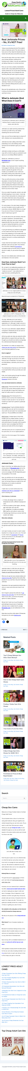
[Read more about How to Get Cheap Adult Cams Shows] (13, 671)
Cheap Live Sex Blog (8, 660)
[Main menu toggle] (3, 18)
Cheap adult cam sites (8, 778)
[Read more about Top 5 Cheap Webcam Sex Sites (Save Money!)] (13, 646)
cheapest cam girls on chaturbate (10, 490)
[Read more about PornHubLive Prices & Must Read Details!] (13, 766)
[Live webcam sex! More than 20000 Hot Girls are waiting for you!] (13, 1046)
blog (3, 953)
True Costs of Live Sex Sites (13, 729)
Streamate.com (6, 160)
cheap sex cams (16, 827)
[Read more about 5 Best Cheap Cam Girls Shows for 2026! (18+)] (13, 742)
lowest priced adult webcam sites (16, 889)
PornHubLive (18, 246)
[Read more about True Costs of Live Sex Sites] (13, 720)
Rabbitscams (17, 615)
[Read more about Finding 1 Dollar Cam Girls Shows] (13, 696)
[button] (25, 18)
